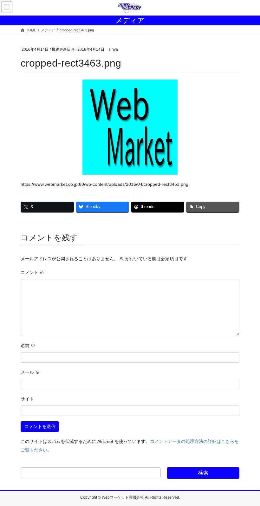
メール (30, 372)
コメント (32, 272)
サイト (27, 398)
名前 (28, 345)
